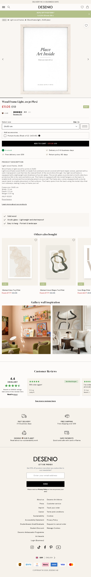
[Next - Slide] (88, 59)
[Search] (8, 7)
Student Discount (37, 528)
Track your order (53, 508)
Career (41, 512)
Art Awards (39, 536)
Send (45, 484)
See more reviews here (45, 401)
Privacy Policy (42, 489)
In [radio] (78, 122)
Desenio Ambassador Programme (31, 532)
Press (42, 504)
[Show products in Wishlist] (82, 7)
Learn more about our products (14, 204)
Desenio (52, 570)
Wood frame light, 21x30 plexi (38, 20)
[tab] (11, 97)
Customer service (54, 504)
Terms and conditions (55, 512)
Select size (6, 122)
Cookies (50, 516)
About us (40, 500)
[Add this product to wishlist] (86, 25)
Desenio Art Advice (54, 500)
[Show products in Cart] (87, 7)
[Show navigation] (3, 7)
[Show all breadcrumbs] (4, 20)
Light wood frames (17, 20)
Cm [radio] (74, 122)
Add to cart (45, 143)
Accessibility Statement (34, 520)
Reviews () (17, 114)
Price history (7, 199)
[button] (84, 126)
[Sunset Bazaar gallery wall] (26, 329)
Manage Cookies (53, 528)
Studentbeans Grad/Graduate (32, 524)
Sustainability (38, 516)
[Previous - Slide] (3, 59)
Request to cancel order (56, 524)
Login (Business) (37, 540)
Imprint (41, 508)
